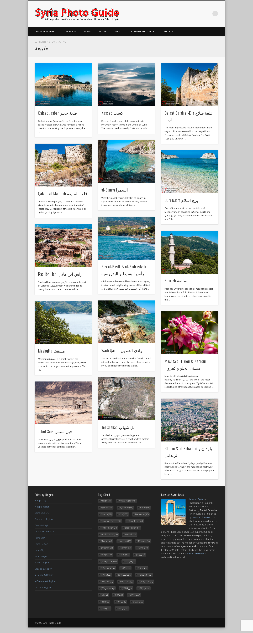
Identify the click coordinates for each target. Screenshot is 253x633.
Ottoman (107, 547)
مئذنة (105, 601)
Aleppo (106, 500)
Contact (168, 31)
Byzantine (126, 507)
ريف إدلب (124, 574)
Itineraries (69, 31)
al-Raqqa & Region (44, 574)
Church (106, 514)
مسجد (105, 608)
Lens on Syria (196, 499)
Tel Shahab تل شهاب (118, 427)
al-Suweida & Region (45, 581)
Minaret (106, 541)
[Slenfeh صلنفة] (189, 252)
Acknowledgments (142, 31)
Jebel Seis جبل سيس (55, 431)
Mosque (125, 541)
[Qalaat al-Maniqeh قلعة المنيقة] (63, 165)
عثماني (145, 588)
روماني (106, 574)
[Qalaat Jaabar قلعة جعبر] (63, 84)
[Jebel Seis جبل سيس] (63, 402)
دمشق (142, 568)
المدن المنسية (109, 561)
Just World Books (201, 517)
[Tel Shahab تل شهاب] (126, 398)
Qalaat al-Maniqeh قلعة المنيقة (62, 193)
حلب (126, 568)
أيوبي (140, 554)
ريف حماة (126, 581)
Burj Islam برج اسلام (181, 200)
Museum (144, 541)
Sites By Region (45, 31)
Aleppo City (40, 500)
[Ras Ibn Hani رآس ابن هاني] (63, 245)
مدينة (138, 601)
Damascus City (42, 512)
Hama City (40, 537)
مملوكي (123, 608)
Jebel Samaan (109, 534)
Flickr (208, 13)
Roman (126, 547)
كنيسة (135, 595)
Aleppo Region (42, 506)
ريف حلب (107, 581)
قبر (104, 595)
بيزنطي (130, 561)
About (119, 31)
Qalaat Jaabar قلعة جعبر (57, 113)
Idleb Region (132, 527)
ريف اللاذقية (145, 574)
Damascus (142, 514)
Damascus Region (44, 519)
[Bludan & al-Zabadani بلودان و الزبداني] (189, 420)
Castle (145, 507)
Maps (87, 31)
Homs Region (41, 556)
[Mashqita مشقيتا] (63, 322)
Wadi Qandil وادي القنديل (121, 350)
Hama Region (41, 543)
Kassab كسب (112, 113)
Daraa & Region (42, 525)
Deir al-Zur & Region (45, 531)
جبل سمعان (108, 568)
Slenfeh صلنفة (176, 280)
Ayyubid (106, 507)
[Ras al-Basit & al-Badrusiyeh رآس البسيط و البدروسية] (126, 238)
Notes (103, 31)
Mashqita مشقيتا (51, 351)
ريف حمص (146, 581)
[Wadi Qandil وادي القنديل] (126, 321)
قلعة (119, 595)
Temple (106, 554)
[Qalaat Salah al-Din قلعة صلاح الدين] (189, 84)
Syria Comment (195, 553)
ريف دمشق (108, 588)
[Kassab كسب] (126, 84)
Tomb (124, 554)
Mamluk (130, 534)
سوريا (127, 588)
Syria (143, 547)
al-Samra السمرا (114, 190)
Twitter (201, 13)
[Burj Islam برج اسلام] (189, 171)
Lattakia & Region (43, 568)
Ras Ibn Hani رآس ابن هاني (60, 274)
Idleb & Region (42, 562)
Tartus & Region (43, 587)
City (123, 514)
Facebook (194, 13)
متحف (121, 601)
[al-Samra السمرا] (126, 161)
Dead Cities (136, 521)
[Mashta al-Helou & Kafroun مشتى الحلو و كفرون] (189, 332)
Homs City (40, 550)
